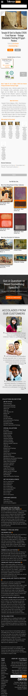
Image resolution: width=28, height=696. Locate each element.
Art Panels (6, 430)
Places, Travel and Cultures (9, 167)
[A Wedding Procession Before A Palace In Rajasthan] (6, 259)
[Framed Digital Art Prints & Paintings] (1, 580)
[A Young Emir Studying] (20, 257)
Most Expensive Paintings (10, 460)
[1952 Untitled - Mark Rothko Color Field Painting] (20, 197)
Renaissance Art (8, 421)
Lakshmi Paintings (8, 440)
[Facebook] (21, 679)
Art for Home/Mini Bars (9, 488)
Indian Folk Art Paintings (10, 461)
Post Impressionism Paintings (11, 420)
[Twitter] (19, 679)
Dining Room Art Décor (8, 165)
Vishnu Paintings (8, 436)
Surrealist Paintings (8, 423)
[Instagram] (23, 679)
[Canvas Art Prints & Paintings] (21, 562)
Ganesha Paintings (8, 438)
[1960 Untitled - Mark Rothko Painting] (20, 221)
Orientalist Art (20, 165)
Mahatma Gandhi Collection (11, 443)
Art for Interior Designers (10, 503)
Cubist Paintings (8, 403)
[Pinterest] (26, 679)
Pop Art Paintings (8, 418)
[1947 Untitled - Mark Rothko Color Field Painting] (6, 194)
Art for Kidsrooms (8, 486)
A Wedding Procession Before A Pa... (5, 266)
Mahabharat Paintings (9, 456)
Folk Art (5, 415)
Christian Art (7, 450)
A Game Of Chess (17, 250)
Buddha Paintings (8, 433)
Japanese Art (7, 446)
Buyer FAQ (3, 670)
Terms (2, 675)
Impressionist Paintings (9, 407)
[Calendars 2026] (12, 532)
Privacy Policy (4, 680)
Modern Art (6, 413)
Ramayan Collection (9, 464)
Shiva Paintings (7, 435)
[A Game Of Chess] (20, 244)
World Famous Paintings (10, 453)
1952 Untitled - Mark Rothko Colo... (18, 209)
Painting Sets (7, 466)
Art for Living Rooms (9, 481)
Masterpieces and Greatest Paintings (13, 458)
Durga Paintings (7, 473)
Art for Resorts (7, 491)
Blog (2, 688)
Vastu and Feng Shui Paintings (11, 476)
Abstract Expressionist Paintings (12, 425)
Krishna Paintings (8, 432)
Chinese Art (6, 451)
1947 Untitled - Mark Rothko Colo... (4, 203)
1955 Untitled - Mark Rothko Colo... (5, 229)
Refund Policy (4, 673)
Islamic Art (6, 408)
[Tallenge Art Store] (14, 2)
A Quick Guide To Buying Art (3, 663)
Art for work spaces (9, 494)
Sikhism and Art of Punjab (10, 471)
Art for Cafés (7, 493)
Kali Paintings (7, 474)
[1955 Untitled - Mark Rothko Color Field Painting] (6, 220)
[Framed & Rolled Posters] (18, 550)
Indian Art (6, 410)
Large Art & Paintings (9, 468)
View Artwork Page (13, 46)
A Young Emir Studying (19, 262)
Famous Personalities (9, 469)
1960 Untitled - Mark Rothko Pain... (18, 232)
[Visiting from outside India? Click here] (20, 509)
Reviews (3, 672)
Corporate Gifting (8, 501)
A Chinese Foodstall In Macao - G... (5, 251)
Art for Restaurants (8, 489)
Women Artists (7, 455)
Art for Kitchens (8, 484)
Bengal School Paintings (10, 448)
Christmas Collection (9, 463)
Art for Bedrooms (8, 483)
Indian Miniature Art (8, 412)
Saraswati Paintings (9, 441)
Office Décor (7, 499)
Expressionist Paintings (9, 405)
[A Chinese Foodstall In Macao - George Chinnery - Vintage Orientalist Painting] (6, 244)
